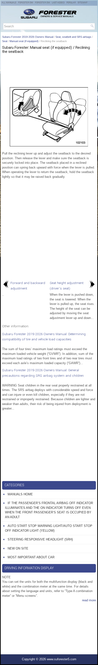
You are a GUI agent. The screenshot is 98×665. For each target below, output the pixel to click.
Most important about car (31, 557)
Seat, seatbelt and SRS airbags (73, 36)
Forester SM (42, 2)
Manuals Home (20, 494)
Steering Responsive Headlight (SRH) (40, 539)
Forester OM (25, 2)
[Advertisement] (49, 69)
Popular (71, 2)
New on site (18, 548)
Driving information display (29, 568)
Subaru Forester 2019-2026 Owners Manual (27, 36)
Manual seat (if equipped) (24, 41)
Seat (4, 41)
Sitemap (82, 2)
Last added (58, 2)
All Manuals (9, 2)
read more (89, 600)
